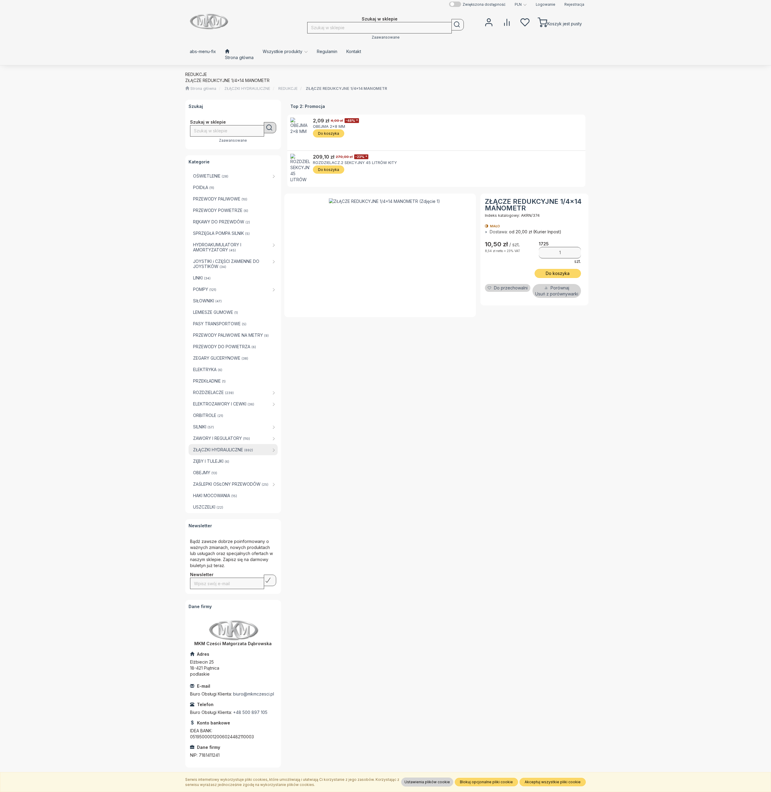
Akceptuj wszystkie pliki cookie (553, 782)
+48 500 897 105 (250, 712)
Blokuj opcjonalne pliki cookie (486, 782)
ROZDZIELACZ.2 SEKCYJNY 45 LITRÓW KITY (355, 162)
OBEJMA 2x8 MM (329, 126)
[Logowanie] (489, 21)
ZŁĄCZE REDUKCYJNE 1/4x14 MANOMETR (346, 88)
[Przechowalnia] (525, 21)
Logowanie (545, 4)
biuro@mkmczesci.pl (253, 693)
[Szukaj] (457, 24)
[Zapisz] (270, 580)
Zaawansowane (386, 37)
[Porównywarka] (507, 21)
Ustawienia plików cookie (427, 782)
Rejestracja (574, 4)
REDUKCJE (288, 88)
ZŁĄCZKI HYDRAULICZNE (247, 88)
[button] (520, 4)
